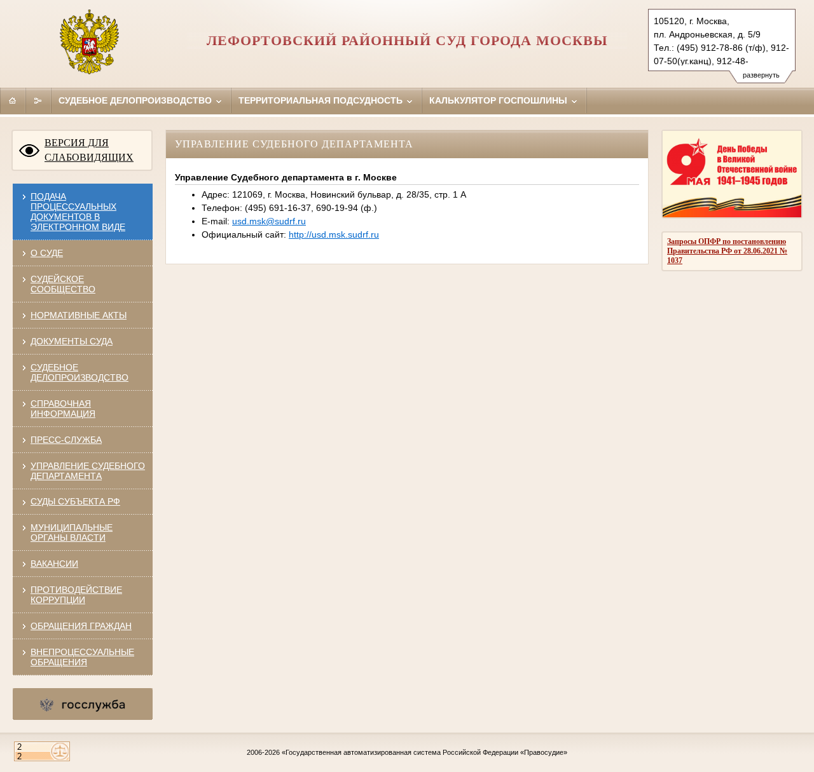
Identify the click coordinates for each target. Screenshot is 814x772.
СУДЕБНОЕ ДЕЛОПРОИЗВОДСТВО (79, 372)
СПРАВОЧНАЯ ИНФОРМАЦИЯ (63, 408)
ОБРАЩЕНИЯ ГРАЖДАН (81, 626)
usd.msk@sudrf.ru (269, 221)
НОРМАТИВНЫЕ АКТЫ (79, 315)
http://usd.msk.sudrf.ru (334, 234)
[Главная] (12, 100)
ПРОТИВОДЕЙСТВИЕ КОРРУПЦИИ (76, 595)
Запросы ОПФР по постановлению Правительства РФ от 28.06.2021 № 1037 (727, 251)
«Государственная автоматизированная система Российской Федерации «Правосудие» (424, 752)
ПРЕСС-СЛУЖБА (66, 440)
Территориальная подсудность (321, 100)
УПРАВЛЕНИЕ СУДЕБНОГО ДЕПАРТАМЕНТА (88, 471)
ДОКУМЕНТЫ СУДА (72, 341)
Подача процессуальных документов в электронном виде (78, 211)
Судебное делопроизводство (136, 100)
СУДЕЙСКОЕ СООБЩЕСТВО (63, 284)
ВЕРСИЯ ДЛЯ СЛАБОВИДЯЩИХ (89, 150)
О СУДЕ (47, 253)
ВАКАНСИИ (54, 564)
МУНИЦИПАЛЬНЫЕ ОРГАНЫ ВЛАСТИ (72, 532)
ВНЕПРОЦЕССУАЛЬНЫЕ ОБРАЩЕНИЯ (82, 657)
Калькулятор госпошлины (499, 100)
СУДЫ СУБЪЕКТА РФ (75, 501)
